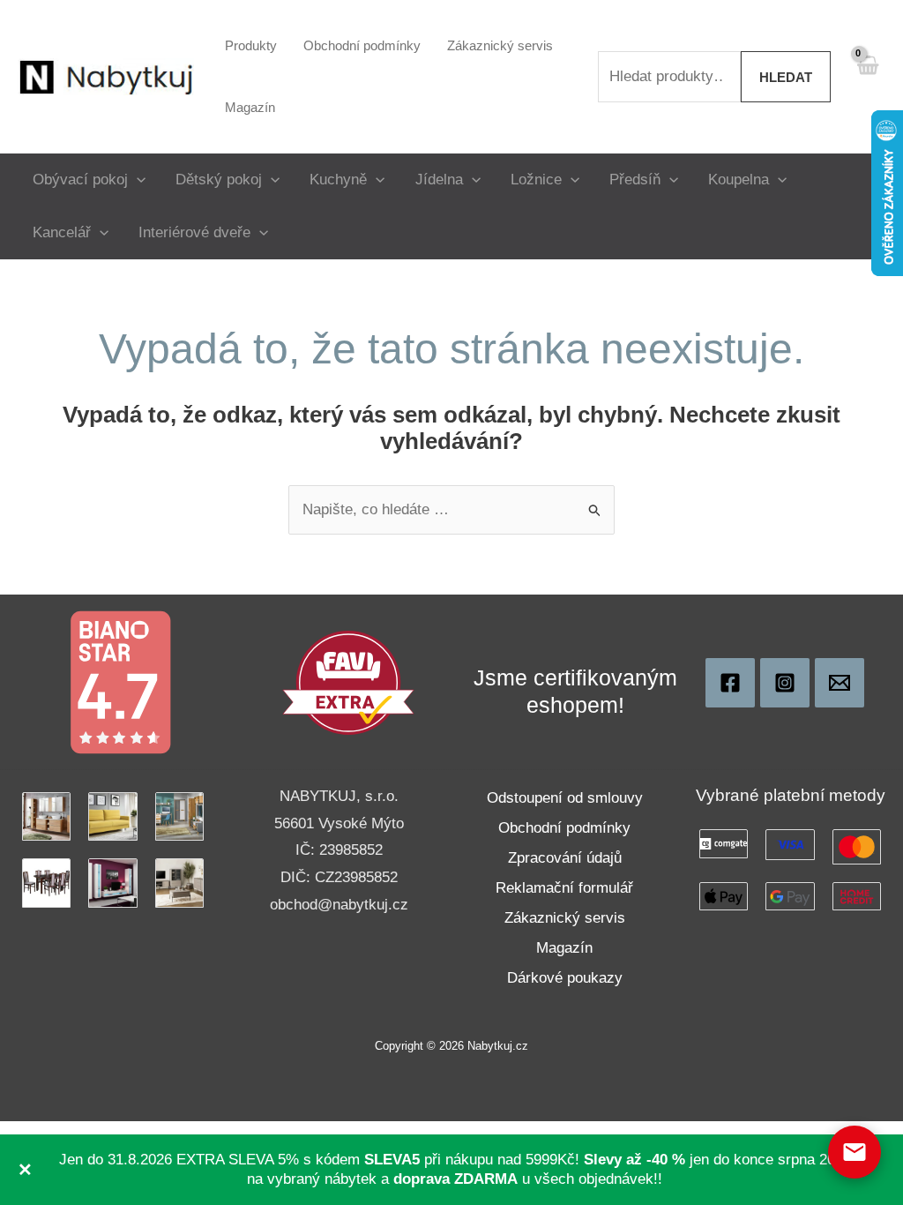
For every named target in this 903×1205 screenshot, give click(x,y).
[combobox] (669, 76)
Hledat (785, 77)
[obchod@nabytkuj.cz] (839, 682)
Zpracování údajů (565, 857)
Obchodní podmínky (564, 828)
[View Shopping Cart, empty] (866, 76)
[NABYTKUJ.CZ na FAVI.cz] (348, 681)
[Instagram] (785, 682)
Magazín (564, 947)
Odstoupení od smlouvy (565, 798)
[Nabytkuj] (730, 682)
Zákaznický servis (564, 917)
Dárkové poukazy (565, 977)
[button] (137, 179)
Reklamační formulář (564, 887)
